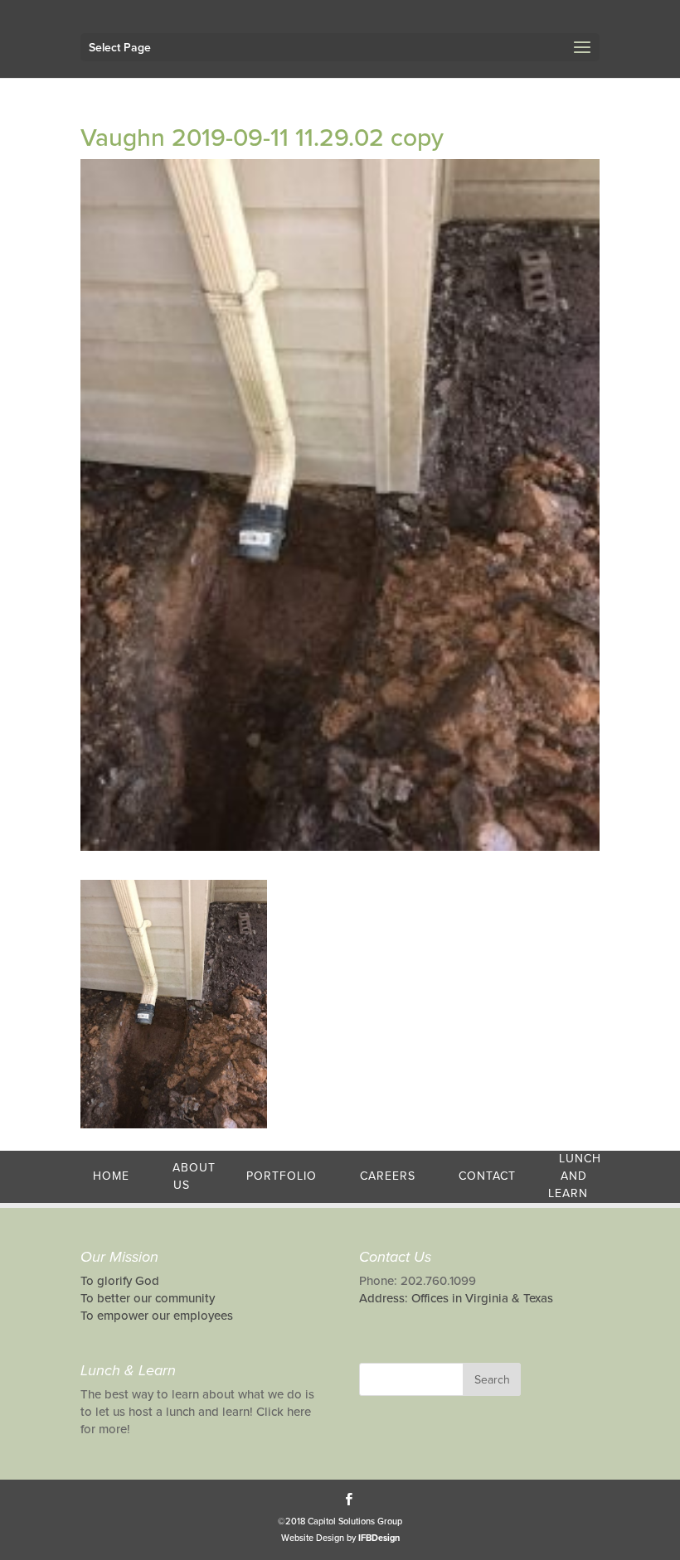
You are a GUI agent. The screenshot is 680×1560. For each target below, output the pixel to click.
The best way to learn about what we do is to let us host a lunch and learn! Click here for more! (197, 1412)
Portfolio (281, 1176)
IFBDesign (379, 1538)
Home (111, 1176)
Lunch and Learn (574, 1176)
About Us (194, 1176)
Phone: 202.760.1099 (417, 1280)
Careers (387, 1176)
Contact (487, 1176)
